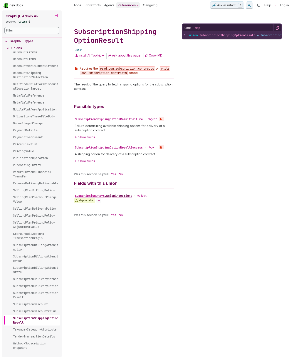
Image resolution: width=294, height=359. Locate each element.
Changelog (150, 5)
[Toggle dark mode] (259, 5)
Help (267, 5)
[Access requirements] (161, 119)
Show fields (86, 137)
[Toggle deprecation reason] (98, 200)
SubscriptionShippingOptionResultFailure (109, 119)
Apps (77, 5)
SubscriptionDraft (103, 196)
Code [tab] (188, 28)
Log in (284, 5)
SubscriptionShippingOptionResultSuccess (109, 147)
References (127, 5)
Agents (109, 5)
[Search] (249, 5)
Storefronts (93, 5)
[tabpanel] (232, 35)
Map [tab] (197, 28)
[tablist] (192, 27)
